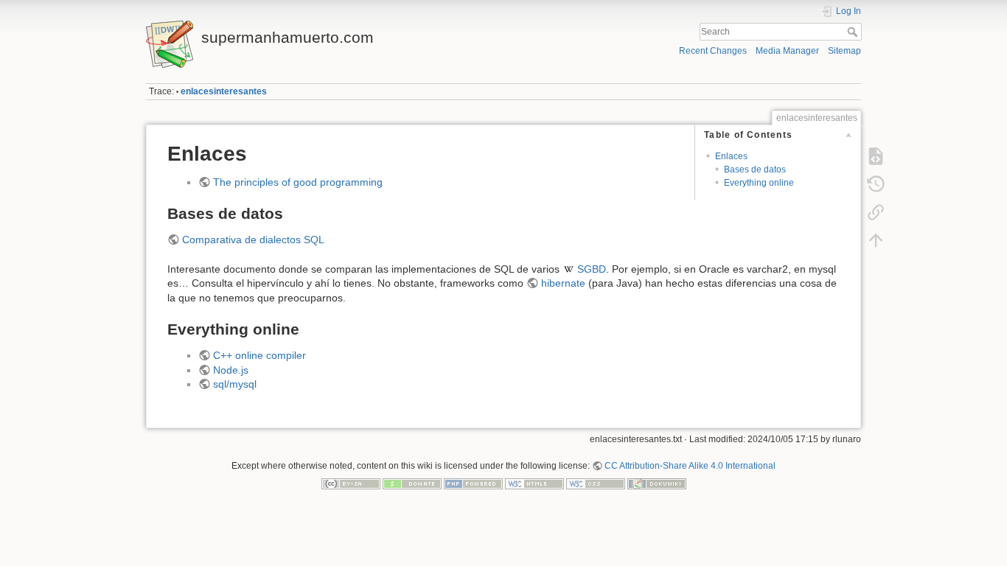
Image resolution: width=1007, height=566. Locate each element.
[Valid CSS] (595, 483)
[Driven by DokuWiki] (656, 483)
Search (854, 32)
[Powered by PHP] (473, 483)
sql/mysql (235, 384)
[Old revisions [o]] (876, 184)
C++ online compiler (259, 355)
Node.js (230, 370)
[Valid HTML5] (534, 483)
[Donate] (412, 483)
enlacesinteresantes (224, 91)
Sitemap (844, 51)
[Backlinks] (876, 212)
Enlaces (731, 156)
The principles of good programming (298, 182)
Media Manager (787, 51)
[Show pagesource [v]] (876, 156)
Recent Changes (713, 51)
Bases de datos (755, 169)
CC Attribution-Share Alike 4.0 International (690, 466)
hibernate (563, 283)
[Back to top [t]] (876, 240)
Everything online (759, 183)
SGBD (591, 269)
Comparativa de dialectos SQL (253, 239)
